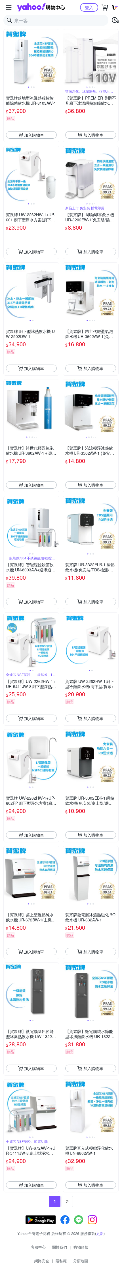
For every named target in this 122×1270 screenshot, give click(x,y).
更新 (100, 1233)
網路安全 (41, 1260)
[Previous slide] (7, 57)
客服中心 (38, 1247)
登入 (89, 7)
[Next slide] (55, 57)
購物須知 (80, 1247)
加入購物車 (34, 135)
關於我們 (59, 1247)
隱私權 (61, 1260)
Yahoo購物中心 (41, 7)
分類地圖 (80, 1260)
